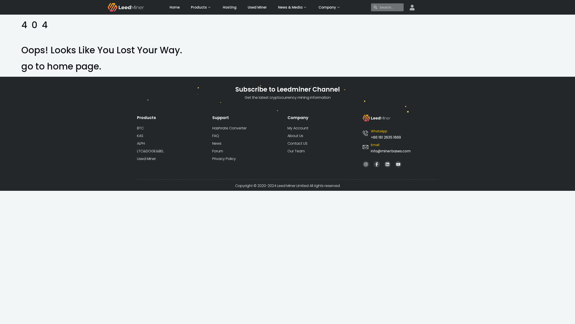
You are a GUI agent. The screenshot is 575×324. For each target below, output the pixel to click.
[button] (391, 151)
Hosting (230, 7)
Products (199, 7)
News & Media (290, 7)
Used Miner (257, 7)
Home (175, 7)
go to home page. (61, 66)
